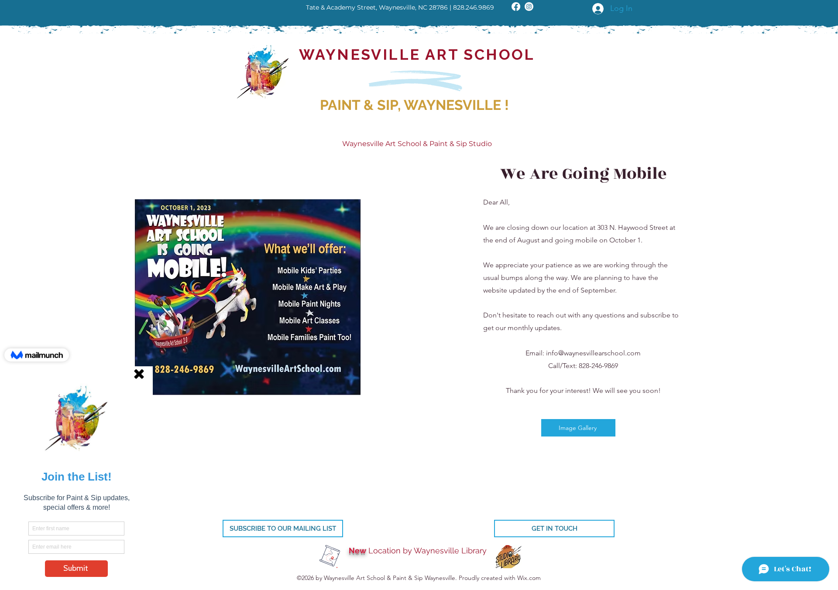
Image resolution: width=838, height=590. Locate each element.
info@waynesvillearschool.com (593, 353)
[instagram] (529, 6)
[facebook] (516, 6)
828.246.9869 (473, 7)
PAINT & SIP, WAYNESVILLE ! (414, 105)
